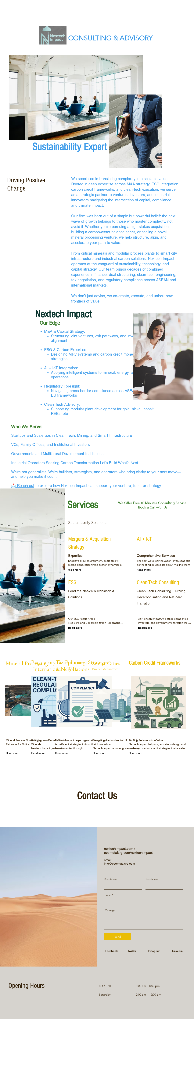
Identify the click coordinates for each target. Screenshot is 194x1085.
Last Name (152, 879)
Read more (74, 569)
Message (110, 910)
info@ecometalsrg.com (119, 863)
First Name (110, 879)
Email (108, 895)
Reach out (25, 485)
